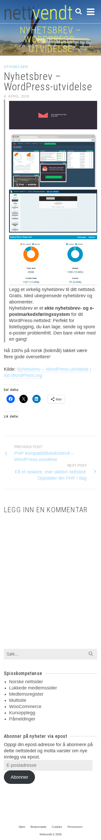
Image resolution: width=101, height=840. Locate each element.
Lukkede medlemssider (33, 687)
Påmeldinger (22, 719)
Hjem (22, 826)
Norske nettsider (26, 681)
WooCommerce (25, 706)
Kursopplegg (22, 712)
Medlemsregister (26, 694)
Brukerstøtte (38, 826)
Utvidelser (16, 67)
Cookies (57, 826)
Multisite (17, 700)
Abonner (19, 777)
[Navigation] (90, 11)
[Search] (78, 11)
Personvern (75, 826)
